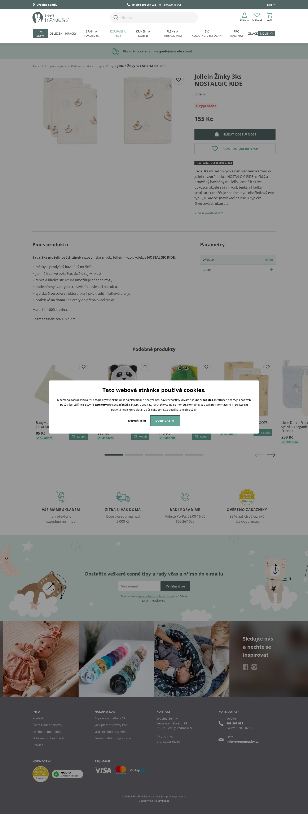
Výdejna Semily (46, 5)
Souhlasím (165, 421)
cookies (208, 400)
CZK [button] (270, 5)
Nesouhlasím (137, 420)
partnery (100, 404)
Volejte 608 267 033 (144, 5)
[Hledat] (115, 17)
